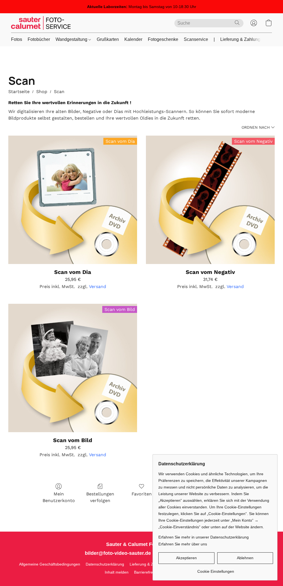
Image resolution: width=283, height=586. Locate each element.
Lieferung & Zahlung (240, 39)
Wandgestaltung (72, 39)
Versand (97, 286)
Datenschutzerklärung (105, 564)
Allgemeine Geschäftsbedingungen (49, 564)
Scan (59, 91)
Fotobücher (39, 39)
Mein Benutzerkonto (59, 497)
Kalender (133, 39)
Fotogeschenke (163, 39)
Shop (41, 91)
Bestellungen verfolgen (100, 497)
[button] (41, 23)
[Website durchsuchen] (237, 23)
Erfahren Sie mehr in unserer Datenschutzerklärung (203, 537)
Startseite (19, 91)
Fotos (16, 39)
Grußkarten (108, 39)
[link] (215, 569)
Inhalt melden (117, 572)
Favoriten (142, 494)
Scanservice (196, 39)
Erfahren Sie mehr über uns (182, 544)
